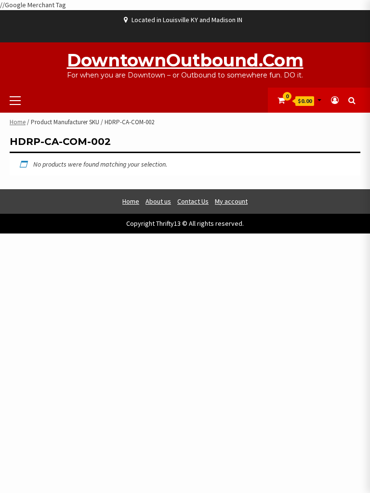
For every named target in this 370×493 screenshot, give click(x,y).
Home (18, 122)
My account (231, 201)
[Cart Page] (281, 100)
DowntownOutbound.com (185, 60)
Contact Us (193, 201)
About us (158, 201)
